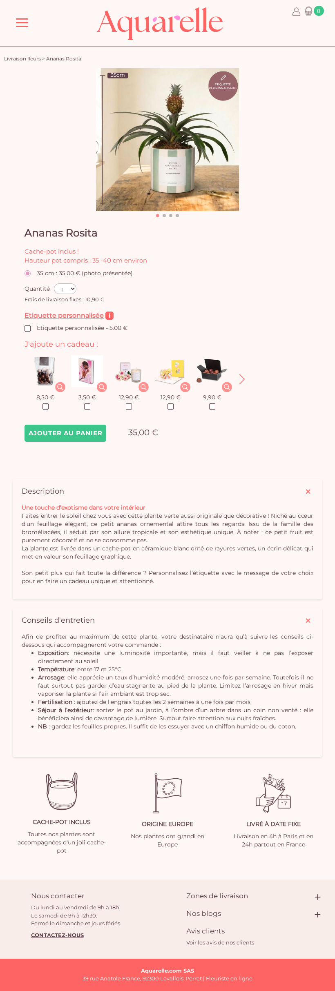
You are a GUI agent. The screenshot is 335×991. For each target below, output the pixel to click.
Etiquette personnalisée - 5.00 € (82, 328)
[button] (157, 215)
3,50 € (87, 397)
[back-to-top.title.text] (325, 911)
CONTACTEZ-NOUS (57, 935)
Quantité (37, 288)
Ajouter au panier (66, 433)
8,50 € (45, 397)
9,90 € (212, 397)
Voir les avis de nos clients (220, 942)
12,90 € (129, 397)
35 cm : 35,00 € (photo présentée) (85, 273)
